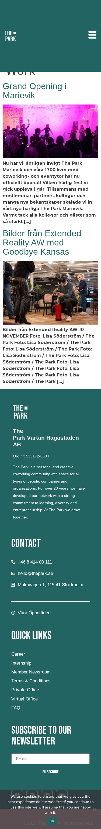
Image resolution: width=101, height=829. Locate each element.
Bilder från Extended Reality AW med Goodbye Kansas (42, 242)
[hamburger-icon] (92, 36)
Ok (52, 821)
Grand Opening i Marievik (35, 90)
